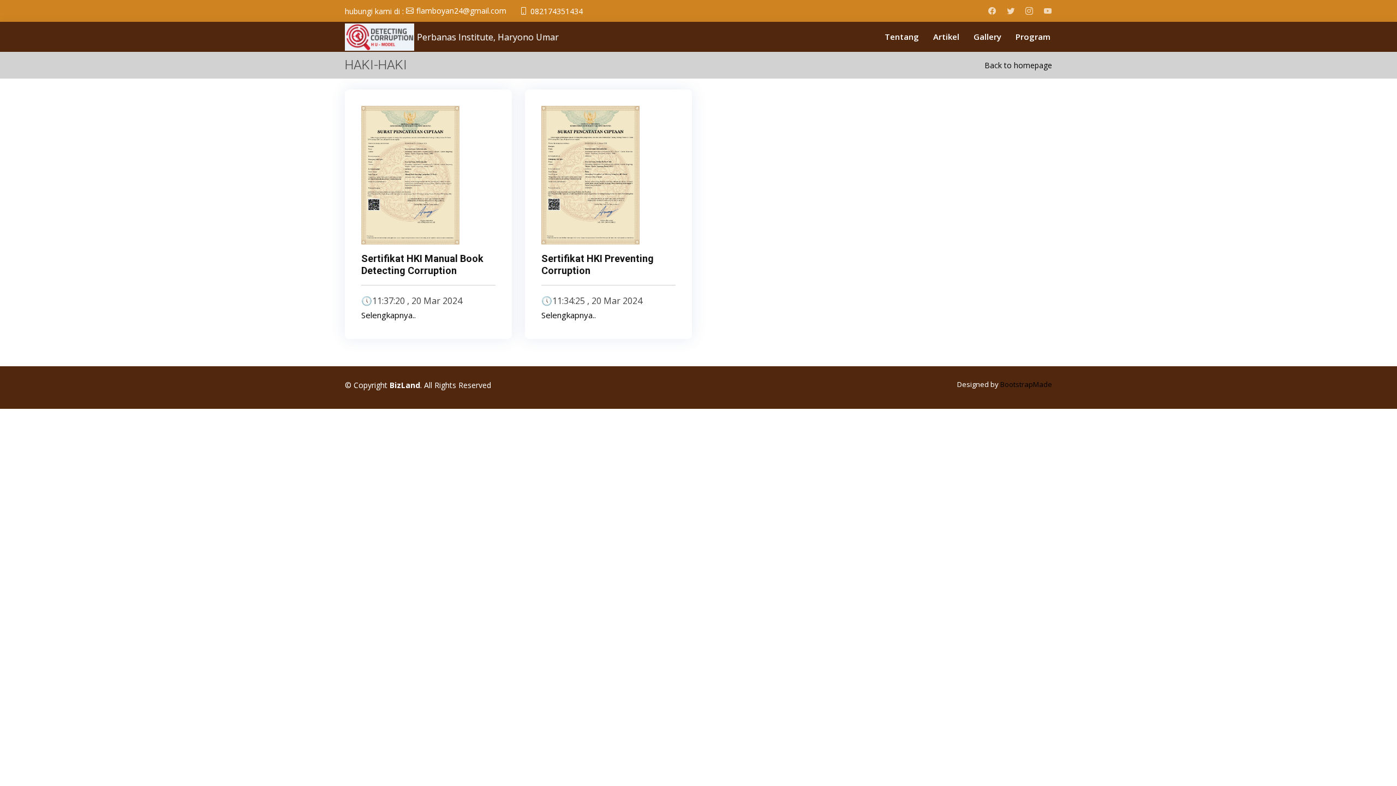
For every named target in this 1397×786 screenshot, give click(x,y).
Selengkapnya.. (388, 314)
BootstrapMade (1026, 384)
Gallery (987, 36)
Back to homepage (1018, 65)
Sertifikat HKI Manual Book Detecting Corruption (422, 264)
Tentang (902, 36)
